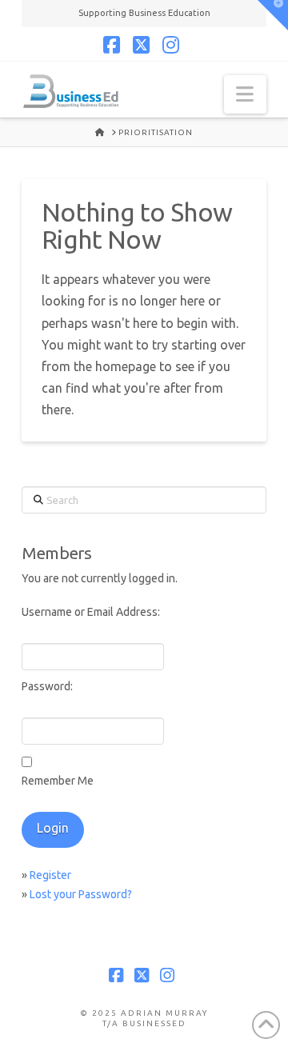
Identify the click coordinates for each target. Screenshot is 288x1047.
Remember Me (58, 780)
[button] (245, 94)
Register (50, 875)
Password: (47, 686)
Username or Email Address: (91, 611)
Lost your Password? (81, 894)
